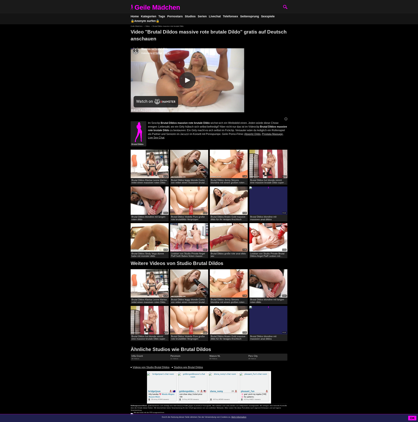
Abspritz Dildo (252, 134)
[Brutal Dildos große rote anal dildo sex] (229, 237)
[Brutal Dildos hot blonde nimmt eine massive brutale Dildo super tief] (268, 164)
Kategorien (148, 16)
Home (135, 16)
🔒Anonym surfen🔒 (145, 21)
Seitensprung (249, 16)
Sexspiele (268, 16)
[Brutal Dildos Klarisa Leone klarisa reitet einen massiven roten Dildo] (150, 164)
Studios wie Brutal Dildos (188, 367)
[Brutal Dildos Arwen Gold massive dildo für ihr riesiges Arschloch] (229, 200)
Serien (202, 16)
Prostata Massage (272, 134)
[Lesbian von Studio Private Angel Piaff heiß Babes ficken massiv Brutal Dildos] (189, 237)
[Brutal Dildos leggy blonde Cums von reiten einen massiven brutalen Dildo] (189, 164)
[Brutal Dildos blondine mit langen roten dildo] (150, 200)
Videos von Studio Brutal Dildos (151, 367)
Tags (161, 16)
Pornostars (175, 16)
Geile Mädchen (157, 7)
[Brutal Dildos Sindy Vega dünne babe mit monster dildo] (150, 237)
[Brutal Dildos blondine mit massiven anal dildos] (268, 200)
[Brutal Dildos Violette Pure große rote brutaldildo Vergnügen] (189, 200)
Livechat (215, 16)
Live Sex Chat (156, 137)
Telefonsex (230, 16)
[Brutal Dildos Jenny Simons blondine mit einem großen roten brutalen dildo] (229, 164)
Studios (190, 16)
